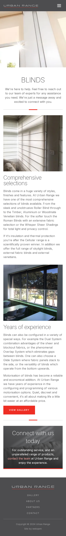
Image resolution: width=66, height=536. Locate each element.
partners (33, 507)
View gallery (19, 410)
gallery (33, 495)
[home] (21, 6)
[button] (59, 5)
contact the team (19, 458)
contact (33, 513)
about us (33, 501)
